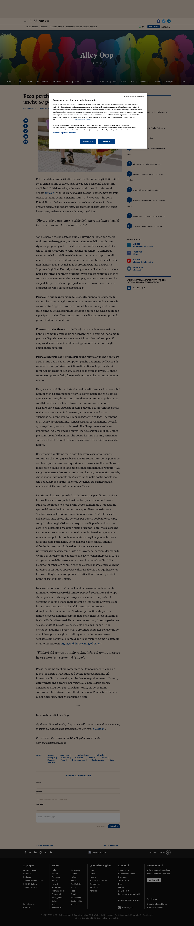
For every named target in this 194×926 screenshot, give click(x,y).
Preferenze (88, 142)
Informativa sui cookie (83, 120)
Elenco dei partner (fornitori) (65, 133)
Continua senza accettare (134, 96)
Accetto (106, 142)
